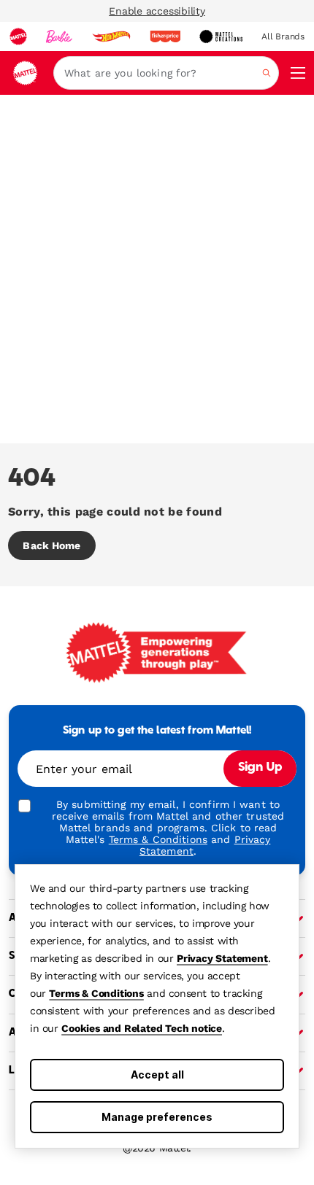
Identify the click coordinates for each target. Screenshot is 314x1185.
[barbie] (59, 36)
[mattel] (18, 36)
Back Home (51, 545)
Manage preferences (157, 1117)
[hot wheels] (111, 36)
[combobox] (166, 73)
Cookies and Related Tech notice (141, 1028)
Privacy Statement (222, 958)
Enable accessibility (157, 11)
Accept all (157, 1074)
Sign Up (260, 768)
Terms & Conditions (96, 993)
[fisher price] (165, 36)
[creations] (221, 36)
